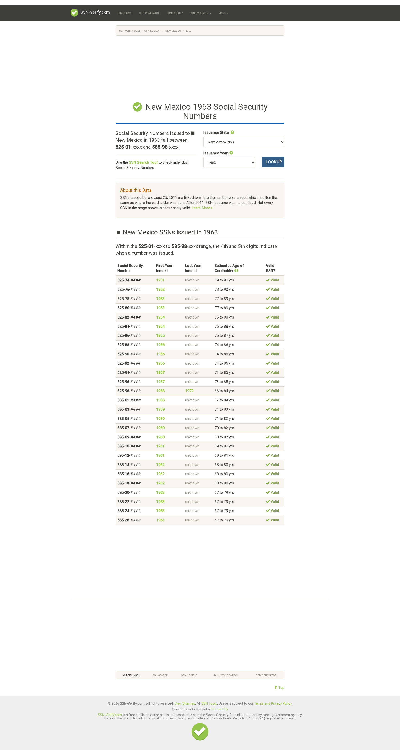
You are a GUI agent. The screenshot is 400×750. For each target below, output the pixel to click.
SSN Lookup (175, 13)
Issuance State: (217, 132)
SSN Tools (209, 704)
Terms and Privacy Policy (273, 704)
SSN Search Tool (143, 162)
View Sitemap (185, 704)
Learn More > (202, 208)
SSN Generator (149, 13)
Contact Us (219, 709)
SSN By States (199, 13)
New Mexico (173, 30)
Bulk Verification (226, 675)
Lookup (274, 162)
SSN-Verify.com (95, 12)
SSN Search (124, 13)
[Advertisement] (200, 68)
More (222, 13)
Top (281, 687)
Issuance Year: (216, 153)
